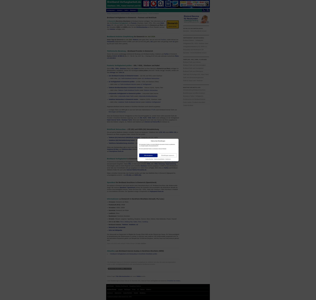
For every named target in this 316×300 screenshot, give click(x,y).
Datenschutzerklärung (159, 159)
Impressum (168, 159)
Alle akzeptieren (148, 155)
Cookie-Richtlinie (149, 159)
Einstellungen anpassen (167, 155)
